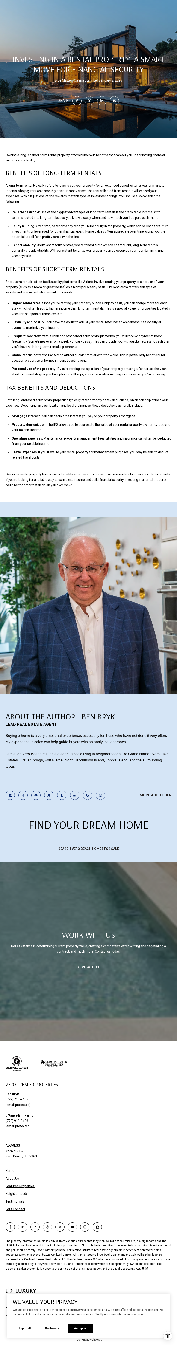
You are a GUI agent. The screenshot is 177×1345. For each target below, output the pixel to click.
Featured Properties (20, 1186)
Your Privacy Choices (88, 1339)
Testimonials (15, 1201)
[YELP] (61, 795)
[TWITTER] (48, 795)
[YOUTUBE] (36, 795)
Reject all (24, 1328)
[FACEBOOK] (23, 795)
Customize (52, 1328)
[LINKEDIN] (74, 795)
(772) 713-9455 (17, 1099)
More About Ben (155, 795)
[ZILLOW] (10, 795)
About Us (12, 1178)
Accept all (80, 1328)
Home (10, 1171)
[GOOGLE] (87, 795)
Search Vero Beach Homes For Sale (88, 849)
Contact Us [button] (88, 967)
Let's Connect (15, 1209)
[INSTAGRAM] (100, 795)
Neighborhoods (17, 1194)
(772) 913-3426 (17, 1121)
